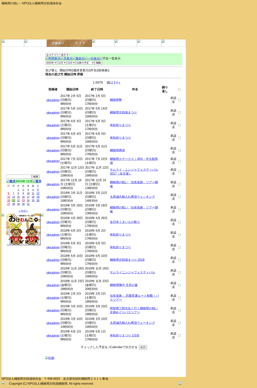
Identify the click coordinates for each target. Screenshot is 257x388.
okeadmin (53, 100)
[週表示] (78, 58)
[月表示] (66, 58)
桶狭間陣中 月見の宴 (124, 285)
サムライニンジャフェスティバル (132, 272)
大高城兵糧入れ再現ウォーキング (132, 322)
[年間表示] (52, 58)
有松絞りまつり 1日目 (124, 335)
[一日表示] (92, 58)
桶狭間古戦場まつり (123, 112)
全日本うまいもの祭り (125, 222)
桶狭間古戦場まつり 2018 (127, 259)
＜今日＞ (23, 210)
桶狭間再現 (117, 150)
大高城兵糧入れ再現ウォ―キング (132, 196)
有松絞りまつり (120, 125)
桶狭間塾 (116, 99)
